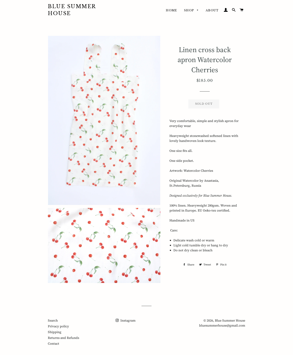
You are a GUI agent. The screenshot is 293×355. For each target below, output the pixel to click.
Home (171, 10)
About (212, 10)
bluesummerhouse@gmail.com (222, 325)
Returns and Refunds (63, 337)
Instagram (128, 320)
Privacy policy (58, 326)
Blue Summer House (72, 10)
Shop (189, 10)
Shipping (54, 332)
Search (53, 320)
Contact (53, 343)
